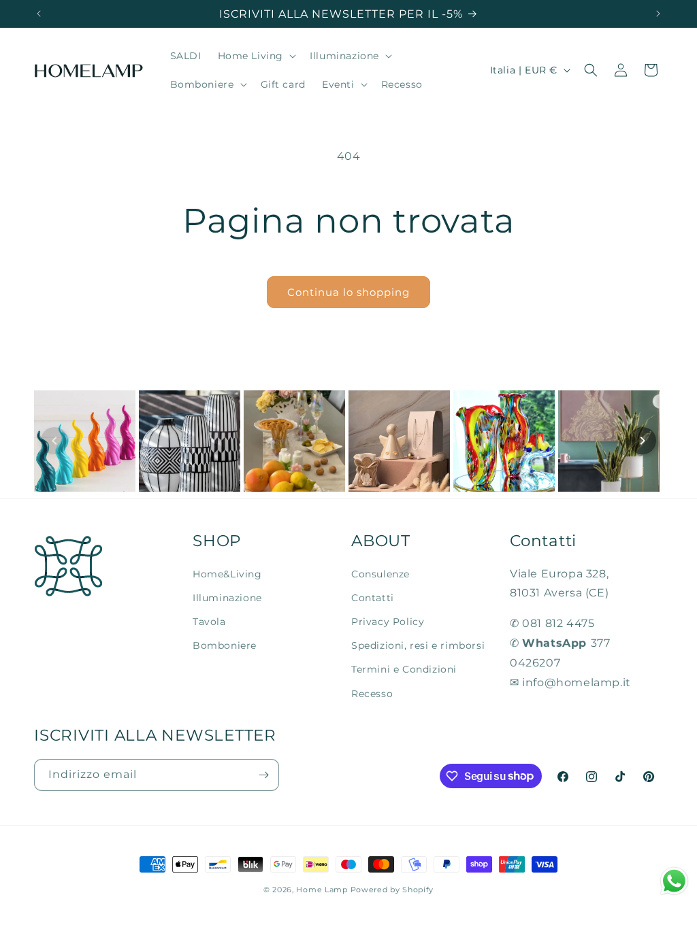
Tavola (209, 621)
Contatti (372, 598)
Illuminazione (227, 598)
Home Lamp (321, 889)
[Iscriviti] (263, 775)
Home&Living (227, 574)
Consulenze (380, 574)
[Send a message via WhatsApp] (674, 881)
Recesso (372, 694)
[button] (256, 55)
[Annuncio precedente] (39, 14)
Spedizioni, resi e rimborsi (418, 645)
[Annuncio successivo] (658, 14)
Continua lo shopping (348, 292)
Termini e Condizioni (404, 669)
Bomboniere (225, 645)
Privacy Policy (387, 621)
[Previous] (54, 440)
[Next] (642, 440)
